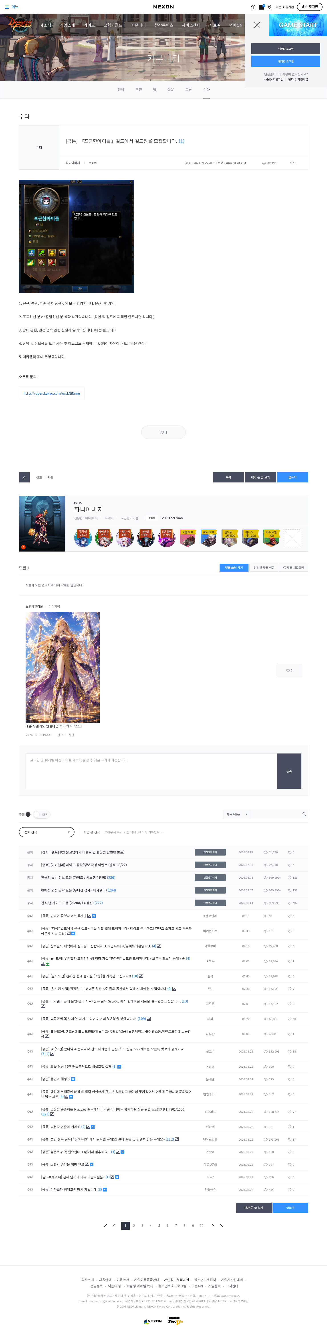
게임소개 (67, 25)
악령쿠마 (210, 946)
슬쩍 (210, 976)
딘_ (210, 988)
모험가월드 (112, 25)
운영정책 (96, 1286)
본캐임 (210, 1079)
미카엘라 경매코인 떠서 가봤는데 (74, 1189)
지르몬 (210, 1003)
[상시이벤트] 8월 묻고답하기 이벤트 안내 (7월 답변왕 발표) (82, 852)
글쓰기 (293, 477)
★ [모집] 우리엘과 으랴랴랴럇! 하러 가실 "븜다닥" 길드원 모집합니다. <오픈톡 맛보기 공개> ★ (118, 958)
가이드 (89, 25)
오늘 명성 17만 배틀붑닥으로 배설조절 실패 (81, 1066)
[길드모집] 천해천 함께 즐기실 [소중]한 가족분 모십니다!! (91, 976)
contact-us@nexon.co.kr (106, 1301)
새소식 (45, 25)
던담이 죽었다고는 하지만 (68, 915)
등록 (289, 771)
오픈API (197, 1286)
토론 (188, 89)
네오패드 (210, 1111)
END (221, 1226)
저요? (210, 1177)
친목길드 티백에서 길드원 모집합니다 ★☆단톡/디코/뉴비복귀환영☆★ (101, 946)
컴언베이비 (210, 1094)
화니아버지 (73, 163)
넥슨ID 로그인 (286, 48)
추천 (138, 89)
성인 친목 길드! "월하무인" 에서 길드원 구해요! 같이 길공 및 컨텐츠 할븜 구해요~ (108, 1139)
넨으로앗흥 (210, 1139)
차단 (50, 477)
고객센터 (232, 1286)
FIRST (105, 1226)
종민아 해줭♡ (60, 1079)
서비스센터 (191, 25)
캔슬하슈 (210, 1189)
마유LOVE (210, 1164)
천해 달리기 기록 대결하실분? (84, 1177)
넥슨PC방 (114, 1286)
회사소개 (87, 1279)
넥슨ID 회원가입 (273, 79)
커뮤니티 (138, 25)
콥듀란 (210, 1034)
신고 (39, 477)
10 (201, 1225)
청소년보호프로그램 (172, 1286)
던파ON (235, 25)
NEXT (213, 1226)
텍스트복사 (24, 477)
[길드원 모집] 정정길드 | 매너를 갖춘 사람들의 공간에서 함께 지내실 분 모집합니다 (108, 988)
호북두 (210, 961)
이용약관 (123, 1279)
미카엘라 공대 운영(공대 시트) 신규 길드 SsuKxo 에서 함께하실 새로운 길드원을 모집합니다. (116, 1001)
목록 (228, 477)
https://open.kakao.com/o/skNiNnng (52, 393)
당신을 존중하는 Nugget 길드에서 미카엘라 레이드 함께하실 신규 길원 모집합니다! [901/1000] (117, 1109)
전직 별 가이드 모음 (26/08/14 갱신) (67, 902)
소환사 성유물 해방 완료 (67, 1164)
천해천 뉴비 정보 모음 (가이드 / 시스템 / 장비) (73, 877)
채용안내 (105, 1279)
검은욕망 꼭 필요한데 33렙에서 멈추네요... (80, 1151)
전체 (120, 89)
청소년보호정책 (205, 1279)
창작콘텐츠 (163, 25)
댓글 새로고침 (295, 567)
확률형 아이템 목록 (140, 1286)
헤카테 (210, 1126)
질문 (171, 89)
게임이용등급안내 (146, 1279)
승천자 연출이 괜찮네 (65, 1126)
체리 (210, 1019)
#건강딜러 (210, 916)
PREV (114, 1226)
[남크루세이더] (51, 1177)
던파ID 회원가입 (298, 79)
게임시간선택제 (232, 1279)
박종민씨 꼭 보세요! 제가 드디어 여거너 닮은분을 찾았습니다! (94, 1018)
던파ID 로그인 (286, 61)
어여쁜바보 (210, 931)
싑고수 (210, 1051)
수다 (206, 89)
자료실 (215, 25)
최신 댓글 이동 (265, 567)
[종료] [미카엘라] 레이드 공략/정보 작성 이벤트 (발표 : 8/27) (84, 864)
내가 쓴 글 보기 (260, 477)
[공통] (45, 915)
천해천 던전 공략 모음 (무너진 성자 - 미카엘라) (74, 890)
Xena (210, 1066)
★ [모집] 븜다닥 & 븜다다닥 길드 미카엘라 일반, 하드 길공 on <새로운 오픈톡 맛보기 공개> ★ (117, 1049)
